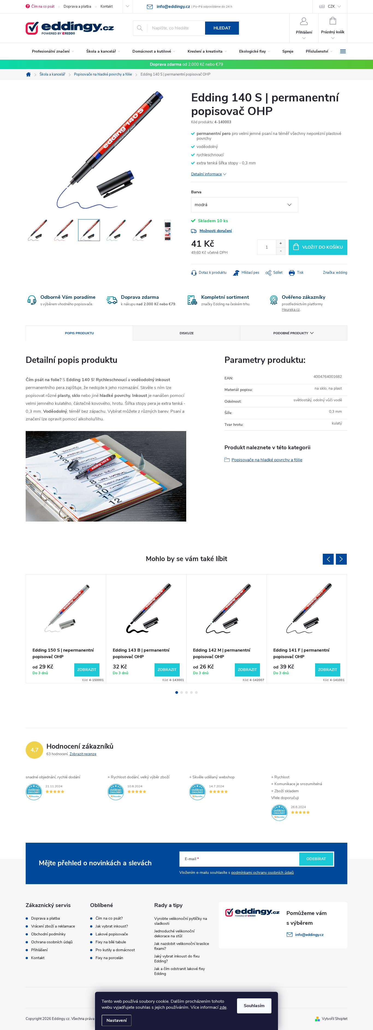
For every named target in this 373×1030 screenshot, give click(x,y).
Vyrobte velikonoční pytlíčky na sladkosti (180, 921)
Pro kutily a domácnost (115, 950)
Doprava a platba (77, 6)
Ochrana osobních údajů (52, 942)
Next (341, 559)
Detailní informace (206, 174)
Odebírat (316, 859)
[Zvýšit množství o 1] (280, 243)
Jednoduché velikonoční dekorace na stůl (174, 934)
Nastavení (116, 1020)
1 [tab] (176, 692)
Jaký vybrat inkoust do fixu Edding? (177, 959)
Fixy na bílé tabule (111, 942)
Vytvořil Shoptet (334, 1018)
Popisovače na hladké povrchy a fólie (267, 460)
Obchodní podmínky (48, 934)
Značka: (335, 272)
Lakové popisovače (112, 934)
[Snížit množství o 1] (280, 251)
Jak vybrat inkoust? (112, 926)
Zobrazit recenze (83, 754)
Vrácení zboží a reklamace (53, 926)
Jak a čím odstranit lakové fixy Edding (179, 971)
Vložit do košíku (322, 247)
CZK (331, 6)
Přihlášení (39, 950)
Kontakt (106, 6)
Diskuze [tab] (187, 333)
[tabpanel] (66, 628)
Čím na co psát (42, 6)
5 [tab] (196, 692)
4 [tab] (191, 692)
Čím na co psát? (109, 918)
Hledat (222, 28)
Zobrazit (86, 669)
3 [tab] (186, 692)
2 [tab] (181, 692)
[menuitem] (53, 51)
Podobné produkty (290, 333)
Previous (328, 559)
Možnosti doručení (216, 230)
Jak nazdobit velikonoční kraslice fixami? (181, 946)
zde (223, 1007)
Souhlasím (254, 1006)
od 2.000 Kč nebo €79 (186, 64)
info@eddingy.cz (309, 934)
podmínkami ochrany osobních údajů (262, 872)
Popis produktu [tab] (79, 333)
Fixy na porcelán (109, 958)
